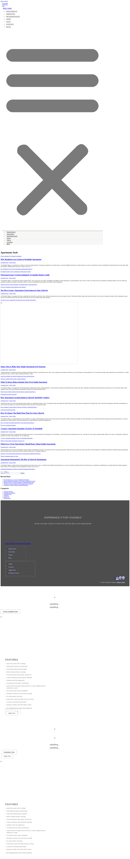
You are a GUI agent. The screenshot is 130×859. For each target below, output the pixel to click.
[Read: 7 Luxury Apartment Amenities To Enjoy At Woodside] (8, 425)
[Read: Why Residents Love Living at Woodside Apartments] (11, 256)
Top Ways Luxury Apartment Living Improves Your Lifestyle (24, 290)
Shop (8, 19)
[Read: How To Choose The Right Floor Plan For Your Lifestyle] (8, 409)
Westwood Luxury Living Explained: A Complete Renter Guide (25, 275)
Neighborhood (13, 16)
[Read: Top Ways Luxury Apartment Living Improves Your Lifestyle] (13, 287)
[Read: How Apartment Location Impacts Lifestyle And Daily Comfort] (9, 394)
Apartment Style (4, 262)
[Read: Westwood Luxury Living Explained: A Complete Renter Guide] (16, 271)
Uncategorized (7, 498)
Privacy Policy (120, 582)
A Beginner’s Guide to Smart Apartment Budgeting (16, 485)
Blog (8, 27)
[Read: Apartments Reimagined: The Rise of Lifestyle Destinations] (9, 456)
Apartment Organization (9, 493)
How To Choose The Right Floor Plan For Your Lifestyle (22, 413)
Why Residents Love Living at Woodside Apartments (21, 259)
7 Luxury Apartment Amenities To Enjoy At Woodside (21, 429)
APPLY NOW (7, 8)
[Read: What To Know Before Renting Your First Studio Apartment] (13, 379)
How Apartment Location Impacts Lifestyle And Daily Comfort (25, 398)
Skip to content (4, 1)
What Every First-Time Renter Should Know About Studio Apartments (28, 444)
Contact (10, 24)
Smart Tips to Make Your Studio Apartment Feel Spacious (23, 367)
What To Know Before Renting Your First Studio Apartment (24, 382)
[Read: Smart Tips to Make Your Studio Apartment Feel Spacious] (39, 363)
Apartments (11, 11)
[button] (52, 129)
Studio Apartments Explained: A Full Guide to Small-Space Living (19, 481)
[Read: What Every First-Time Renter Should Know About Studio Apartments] (12, 440)
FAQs (8, 21)
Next (7, 471)
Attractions (6, 495)
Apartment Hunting (8, 491)
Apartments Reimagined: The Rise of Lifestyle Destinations (23, 459)
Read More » (16, 269)
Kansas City (6, 497)
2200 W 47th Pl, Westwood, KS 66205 (18, 543)
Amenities (10, 14)
